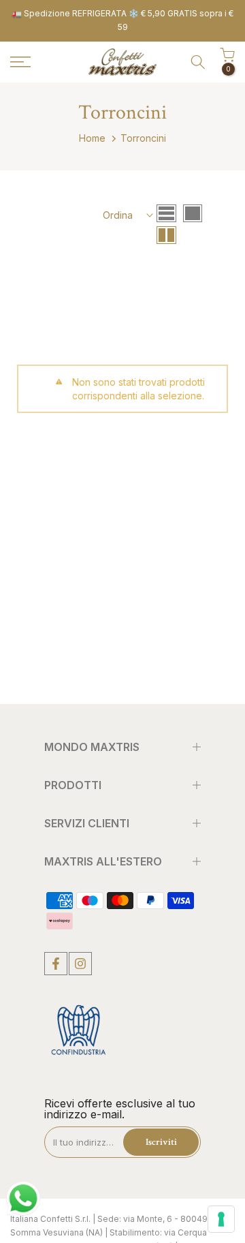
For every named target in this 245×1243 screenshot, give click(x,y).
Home (92, 138)
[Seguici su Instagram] (80, 963)
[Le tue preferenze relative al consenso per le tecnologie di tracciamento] (221, 1219)
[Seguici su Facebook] (55, 963)
